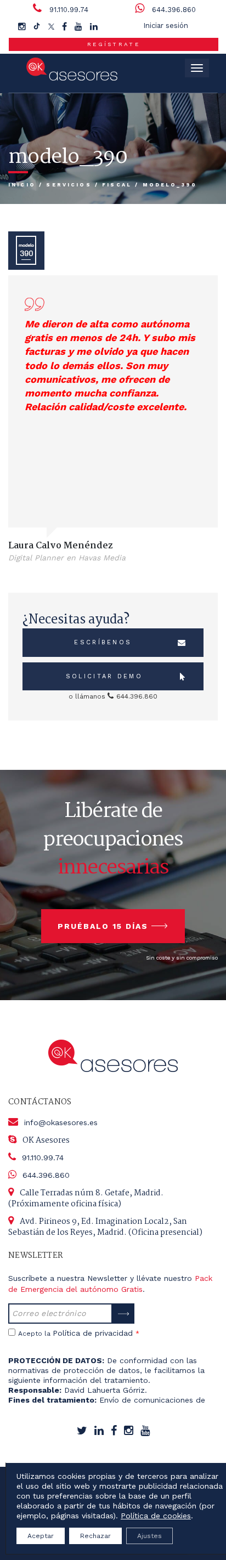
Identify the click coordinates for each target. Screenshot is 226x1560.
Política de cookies (156, 1515)
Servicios (68, 185)
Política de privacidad (93, 1333)
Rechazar (95, 1536)
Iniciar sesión (165, 25)
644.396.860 (174, 9)
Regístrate (113, 44)
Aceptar (40, 1536)
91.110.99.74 (68, 9)
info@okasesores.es (61, 1122)
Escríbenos (103, 642)
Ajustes (149, 1536)
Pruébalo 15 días (103, 926)
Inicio (22, 185)
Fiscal (117, 185)
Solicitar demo (104, 676)
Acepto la (78, 1333)
